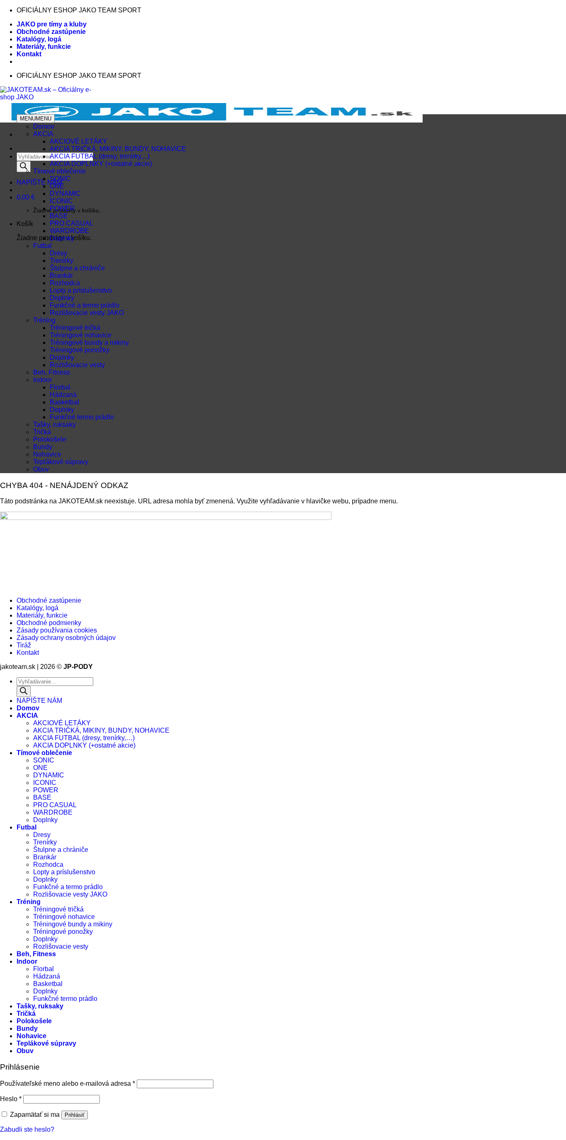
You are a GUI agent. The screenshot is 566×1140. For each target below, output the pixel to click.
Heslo (11, 1098)
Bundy (42, 446)
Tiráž (24, 645)
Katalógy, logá (39, 39)
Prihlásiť (75, 1115)
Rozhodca (65, 282)
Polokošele (49, 439)
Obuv (41, 469)
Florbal (60, 387)
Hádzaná (63, 394)
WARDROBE (69, 230)
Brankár (61, 275)
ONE (57, 186)
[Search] (24, 166)
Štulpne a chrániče (77, 268)
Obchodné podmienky (49, 622)
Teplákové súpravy (60, 461)
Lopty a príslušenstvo (81, 290)
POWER (62, 208)
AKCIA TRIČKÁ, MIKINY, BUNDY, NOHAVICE (118, 148)
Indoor (42, 379)
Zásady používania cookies (57, 630)
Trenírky (61, 260)
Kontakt (29, 54)
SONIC (60, 178)
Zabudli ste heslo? (27, 1129)
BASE (59, 215)
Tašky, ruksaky (54, 424)
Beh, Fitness (51, 372)
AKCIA (43, 133)
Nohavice (47, 454)
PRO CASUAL (71, 223)
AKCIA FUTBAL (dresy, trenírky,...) (100, 156)
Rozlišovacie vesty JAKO (87, 312)
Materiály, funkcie (44, 46)
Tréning (44, 320)
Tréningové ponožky (79, 350)
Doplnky (62, 238)
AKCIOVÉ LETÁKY (78, 141)
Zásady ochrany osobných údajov (66, 637)
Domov (43, 126)
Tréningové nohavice (80, 335)
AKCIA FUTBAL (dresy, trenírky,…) (84, 737)
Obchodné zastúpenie (51, 31)
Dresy (58, 253)
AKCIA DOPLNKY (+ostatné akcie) (101, 163)
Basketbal (64, 402)
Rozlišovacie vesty (77, 364)
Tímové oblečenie (59, 171)
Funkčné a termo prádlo (84, 305)
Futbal (42, 245)
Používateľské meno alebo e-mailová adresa (67, 1083)
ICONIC (61, 200)
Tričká (42, 431)
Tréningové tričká (75, 327)
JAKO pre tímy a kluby (52, 24)
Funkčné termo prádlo (82, 417)
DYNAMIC (65, 193)
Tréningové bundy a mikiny (89, 342)
